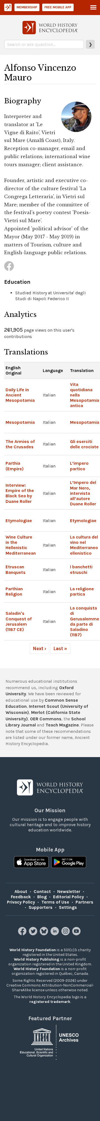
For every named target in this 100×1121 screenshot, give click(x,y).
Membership (27, 7)
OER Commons (45, 718)
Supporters (40, 907)
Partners (84, 902)
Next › (39, 648)
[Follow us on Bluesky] (44, 933)
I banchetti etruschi (81, 569)
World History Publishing (36, 959)
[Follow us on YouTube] (77, 933)
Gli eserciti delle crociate (84, 444)
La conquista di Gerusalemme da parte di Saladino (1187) (84, 621)
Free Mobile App (57, 7)
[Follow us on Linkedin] (55, 933)
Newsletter (68, 891)
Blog (42, 896)
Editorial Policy (68, 896)
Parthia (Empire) (15, 466)
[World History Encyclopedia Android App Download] (68, 862)
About (20, 891)
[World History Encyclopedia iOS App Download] (31, 862)
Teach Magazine (62, 725)
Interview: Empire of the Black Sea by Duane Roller (20, 493)
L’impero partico (79, 466)
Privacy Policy (21, 902)
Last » (60, 648)
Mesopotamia (20, 422)
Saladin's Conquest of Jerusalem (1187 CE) (19, 621)
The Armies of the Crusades (20, 444)
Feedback (21, 896)
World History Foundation (32, 950)
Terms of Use (55, 902)
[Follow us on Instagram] (66, 933)
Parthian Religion (14, 591)
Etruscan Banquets (16, 569)
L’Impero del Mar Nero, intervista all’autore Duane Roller (83, 493)
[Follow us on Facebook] (23, 933)
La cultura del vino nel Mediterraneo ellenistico (84, 545)
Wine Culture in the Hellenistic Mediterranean (21, 545)
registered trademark (49, 1001)
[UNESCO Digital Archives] (50, 1041)
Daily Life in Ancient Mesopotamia (20, 395)
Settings (68, 907)
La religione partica (82, 591)
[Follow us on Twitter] (34, 933)
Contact (42, 891)
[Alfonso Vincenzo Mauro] (9, 266)
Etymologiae (19, 520)
